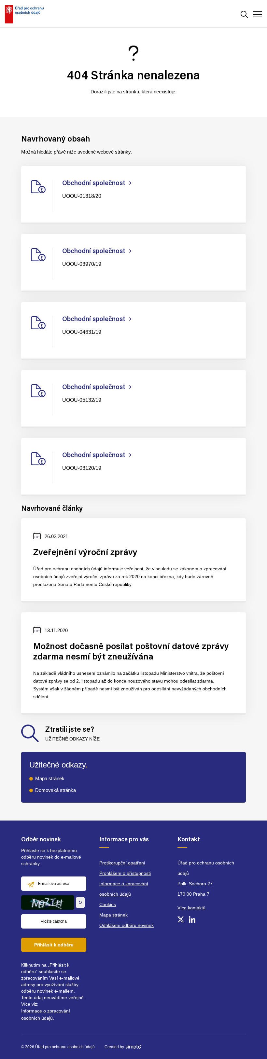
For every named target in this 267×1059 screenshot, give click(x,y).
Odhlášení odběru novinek (126, 925)
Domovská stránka (55, 790)
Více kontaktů (191, 907)
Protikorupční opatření (122, 862)
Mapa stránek (49, 778)
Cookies (107, 904)
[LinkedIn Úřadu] (192, 919)
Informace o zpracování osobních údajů (123, 889)
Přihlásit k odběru (54, 944)
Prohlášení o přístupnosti (125, 873)
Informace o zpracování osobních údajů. (45, 1014)
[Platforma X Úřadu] (180, 919)
